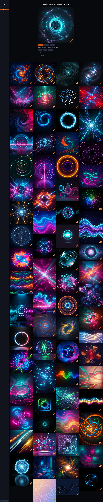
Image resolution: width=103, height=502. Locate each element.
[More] (70, 45)
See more (56, 47)
